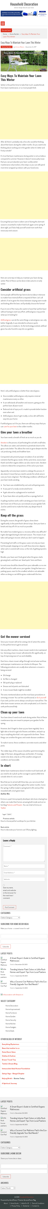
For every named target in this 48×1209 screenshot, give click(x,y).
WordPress (13, 1200)
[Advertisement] (24, 115)
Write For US (25, 1203)
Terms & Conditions (38, 1203)
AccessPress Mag (30, 1200)
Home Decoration (12, 1006)
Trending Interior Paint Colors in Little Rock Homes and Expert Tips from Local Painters (28, 970)
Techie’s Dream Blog (9, 1064)
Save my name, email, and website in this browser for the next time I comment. (9, 892)
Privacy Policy (16, 1206)
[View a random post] (43, 23)
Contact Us (35, 1206)
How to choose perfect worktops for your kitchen (18, 821)
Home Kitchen (11, 1023)
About (6, 1203)
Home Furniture (11, 1013)
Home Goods (14, 1203)
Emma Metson (19, 47)
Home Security (11, 1020)
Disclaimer (26, 1206)
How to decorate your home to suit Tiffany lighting (18, 830)
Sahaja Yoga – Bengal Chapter (13, 1073)
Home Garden (14, 34)
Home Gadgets (11, 1027)
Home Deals (10, 1031)
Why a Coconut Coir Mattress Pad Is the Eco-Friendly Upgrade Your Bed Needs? (28, 982)
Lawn (9, 814)
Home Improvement (13, 1009)
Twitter (3, 808)
